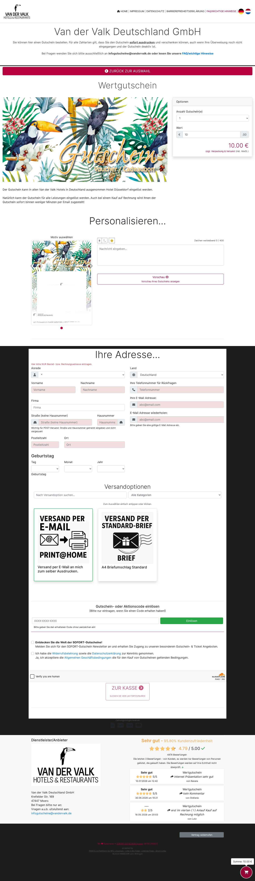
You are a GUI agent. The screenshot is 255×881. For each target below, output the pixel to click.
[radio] (63, 542)
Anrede (36, 368)
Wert (179, 127)
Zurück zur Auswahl (129, 71)
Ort (66, 438)
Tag (33, 462)
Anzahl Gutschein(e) (189, 111)
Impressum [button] (137, 11)
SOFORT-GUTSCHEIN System (130, 844)
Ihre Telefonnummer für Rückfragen (153, 383)
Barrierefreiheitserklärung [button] (186, 11)
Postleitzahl (38, 438)
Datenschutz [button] (155, 11)
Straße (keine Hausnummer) (49, 415)
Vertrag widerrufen (201, 834)
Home (124, 11)
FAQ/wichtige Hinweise (221, 11)
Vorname (37, 383)
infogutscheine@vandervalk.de (51, 813)
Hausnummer (105, 415)
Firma (35, 400)
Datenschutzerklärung (106, 653)
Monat (68, 462)
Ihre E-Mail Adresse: (143, 398)
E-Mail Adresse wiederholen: (148, 412)
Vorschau (160, 279)
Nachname (88, 383)
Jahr (100, 462)
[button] (32, 266)
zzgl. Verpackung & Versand (220, 151)
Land (133, 368)
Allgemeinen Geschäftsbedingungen (87, 657)
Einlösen (191, 621)
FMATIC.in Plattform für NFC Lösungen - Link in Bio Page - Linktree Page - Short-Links (127, 851)
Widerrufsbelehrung (65, 653)
